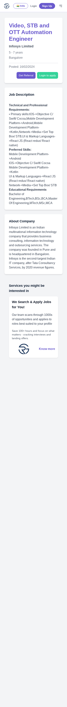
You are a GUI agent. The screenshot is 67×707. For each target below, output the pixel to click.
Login (33, 5)
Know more (47, 348)
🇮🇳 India (21, 6)
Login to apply (47, 75)
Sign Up (47, 5)
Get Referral (26, 75)
